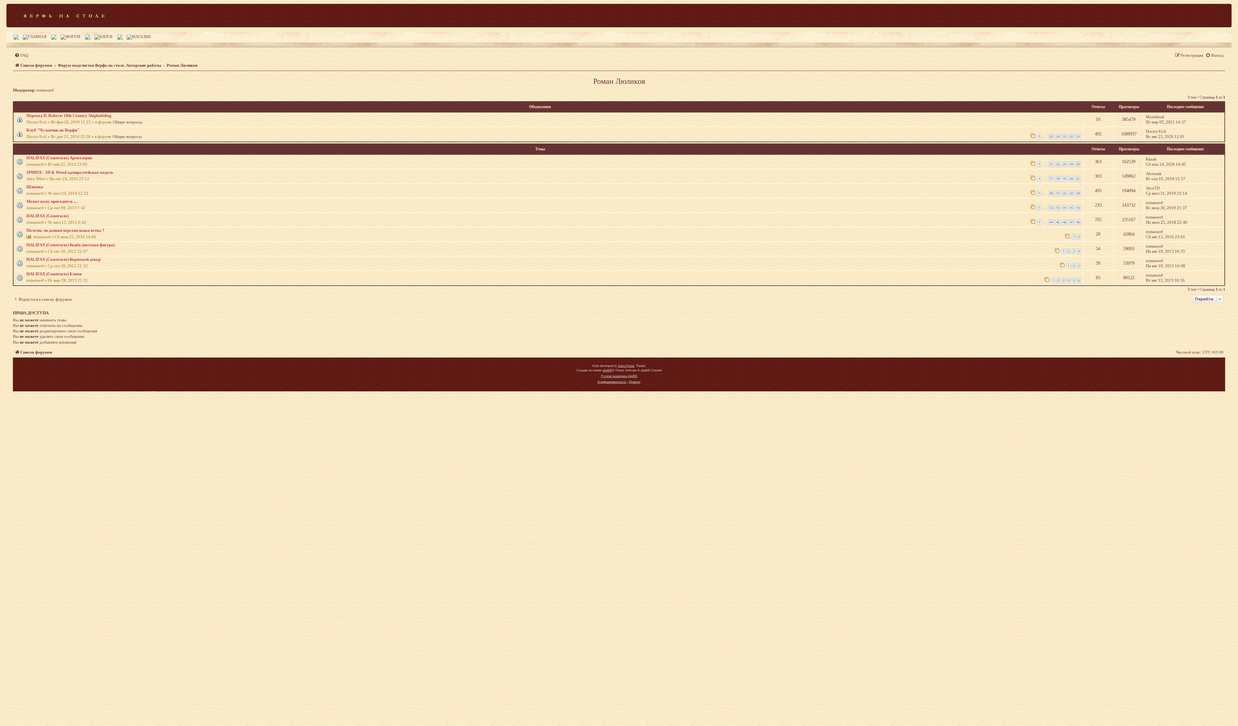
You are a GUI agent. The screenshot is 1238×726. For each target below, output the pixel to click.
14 (1064, 208)
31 (1064, 136)
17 (1051, 179)
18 (1057, 179)
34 (1078, 193)
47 (1071, 222)
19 (1064, 179)
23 (1064, 164)
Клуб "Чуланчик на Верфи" (52, 130)
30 (1057, 136)
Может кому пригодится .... (51, 201)
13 (1057, 208)
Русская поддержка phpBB (619, 376)
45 (1057, 222)
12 (1051, 208)
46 (1064, 222)
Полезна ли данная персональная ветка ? (65, 230)
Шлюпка (34, 186)
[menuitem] (21, 55)
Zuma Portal (626, 366)
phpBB (607, 370)
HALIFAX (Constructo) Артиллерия (59, 157)
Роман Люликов (619, 81)
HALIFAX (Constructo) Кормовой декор (63, 259)
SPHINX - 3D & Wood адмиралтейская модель (69, 172)
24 (1071, 164)
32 (1071, 136)
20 (1071, 179)
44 (1051, 222)
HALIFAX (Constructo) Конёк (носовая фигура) (70, 244)
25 (1078, 164)
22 (1057, 164)
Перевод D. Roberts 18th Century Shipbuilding (69, 115)
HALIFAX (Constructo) (47, 215)
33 (1078, 136)
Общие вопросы (127, 122)
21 (1051, 164)
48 (1078, 222)
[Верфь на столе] (64, 15)
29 (1051, 136)
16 (1078, 208)
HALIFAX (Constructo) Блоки (54, 273)
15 (1071, 208)
